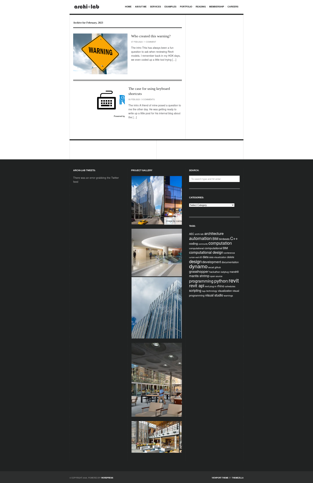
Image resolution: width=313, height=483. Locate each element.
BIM (215, 238)
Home (128, 6)
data (205, 257)
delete (230, 257)
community (203, 243)
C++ (234, 238)
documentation (230, 262)
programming (201, 281)
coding (193, 243)
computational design (206, 252)
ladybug (225, 271)
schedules (230, 286)
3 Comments (148, 99)
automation (200, 238)
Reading (201, 6)
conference (229, 252)
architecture (214, 233)
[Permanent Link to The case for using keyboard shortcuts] (99, 105)
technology (211, 290)
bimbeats (224, 239)
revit (234, 280)
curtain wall (194, 257)
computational (196, 248)
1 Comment (150, 41)
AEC (191, 234)
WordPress (107, 477)
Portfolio (186, 6)
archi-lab (199, 233)
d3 (200, 257)
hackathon (214, 271)
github (218, 267)
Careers (233, 6)
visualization (225, 290)
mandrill (234, 271)
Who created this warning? (151, 36)
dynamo (198, 266)
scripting (195, 290)
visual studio (214, 295)
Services (155, 6)
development (211, 262)
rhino (220, 286)
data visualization (217, 257)
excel (211, 267)
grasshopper (198, 271)
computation (220, 243)
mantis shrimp (199, 275)
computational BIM (216, 248)
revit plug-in (210, 286)
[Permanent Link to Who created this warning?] (100, 54)
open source (216, 276)
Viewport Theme (220, 477)
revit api (196, 285)
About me (141, 6)
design (195, 261)
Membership (216, 6)
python (221, 280)
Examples (170, 6)
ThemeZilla (237, 477)
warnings (228, 295)
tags (204, 291)
